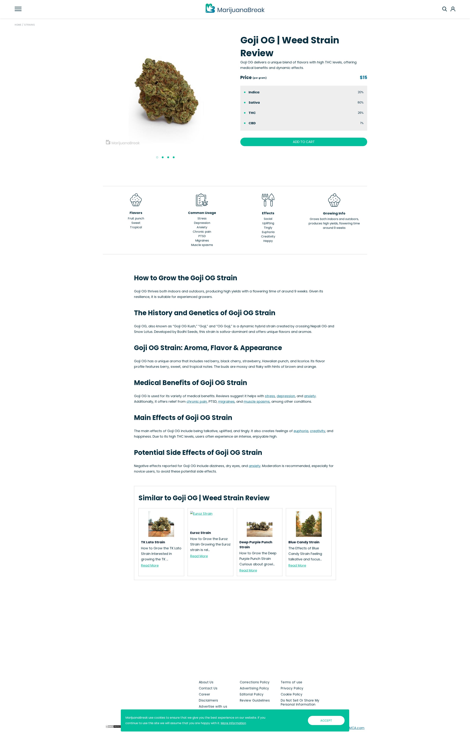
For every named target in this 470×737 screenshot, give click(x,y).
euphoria (301, 431)
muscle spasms (257, 401)
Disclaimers (208, 700)
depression (286, 396)
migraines (226, 401)
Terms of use (291, 682)
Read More (150, 565)
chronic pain (197, 401)
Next (232, 97)
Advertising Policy (254, 688)
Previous (100, 97)
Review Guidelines (255, 700)
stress (270, 396)
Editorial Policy (252, 694)
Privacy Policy (292, 688)
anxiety (310, 396)
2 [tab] (163, 157)
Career (204, 694)
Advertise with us (213, 706)
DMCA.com (356, 728)
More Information (233, 723)
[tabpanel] (166, 90)
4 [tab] (174, 157)
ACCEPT (326, 720)
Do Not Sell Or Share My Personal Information (300, 702)
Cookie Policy (292, 694)
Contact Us (208, 688)
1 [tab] (157, 157)
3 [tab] (168, 157)
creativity (317, 431)
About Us (206, 682)
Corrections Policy (255, 682)
